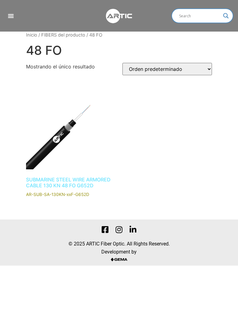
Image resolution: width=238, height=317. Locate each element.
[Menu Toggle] (11, 16)
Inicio (31, 35)
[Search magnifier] (226, 15)
